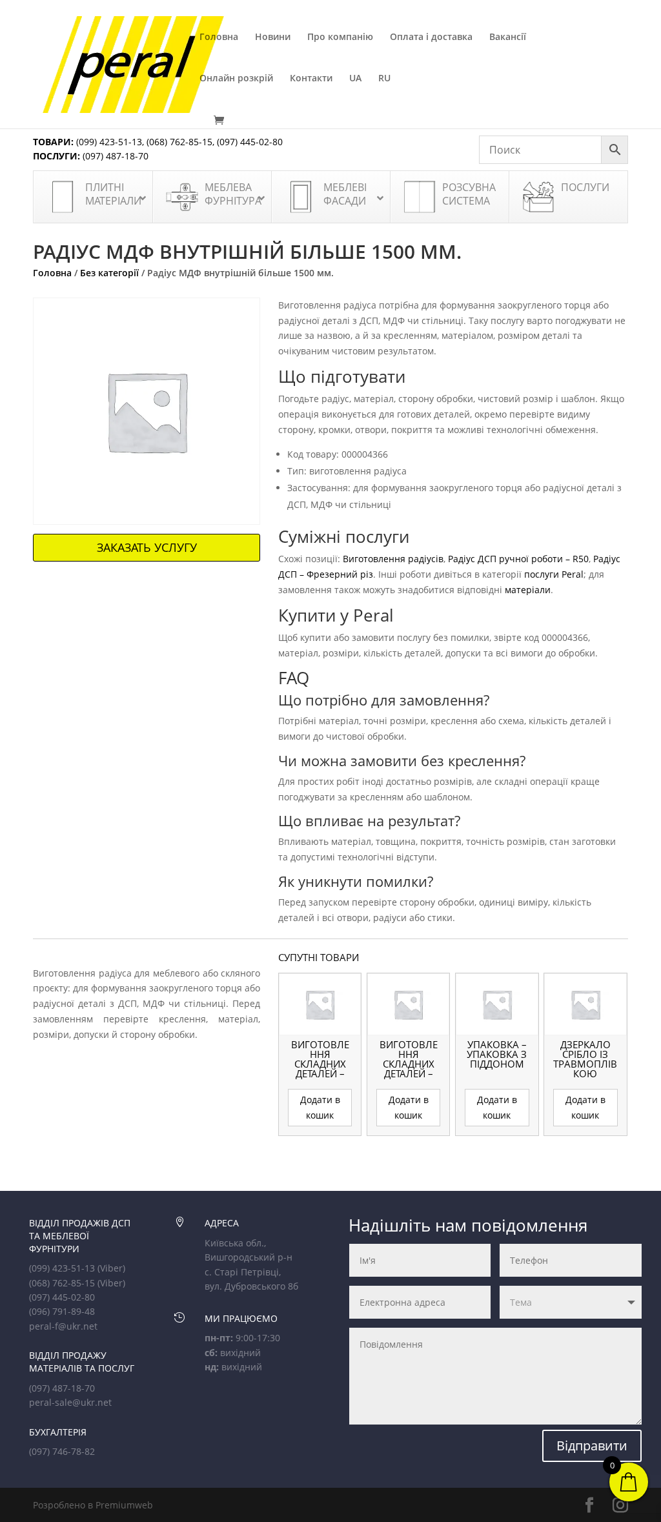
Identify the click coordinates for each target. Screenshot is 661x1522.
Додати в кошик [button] (320, 1107)
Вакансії (507, 37)
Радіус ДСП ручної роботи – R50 (518, 559)
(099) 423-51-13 (108, 142)
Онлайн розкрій (236, 79)
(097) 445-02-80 (250, 142)
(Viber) (111, 1268)
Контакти (311, 79)
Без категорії (109, 273)
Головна (218, 37)
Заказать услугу (147, 547)
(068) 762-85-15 (179, 142)
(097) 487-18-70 (114, 156)
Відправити (591, 1445)
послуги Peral (554, 574)
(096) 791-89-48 (62, 1311)
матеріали (528, 589)
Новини (272, 37)
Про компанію (340, 37)
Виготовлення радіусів (393, 559)
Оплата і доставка (431, 37)
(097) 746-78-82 (62, 1451)
